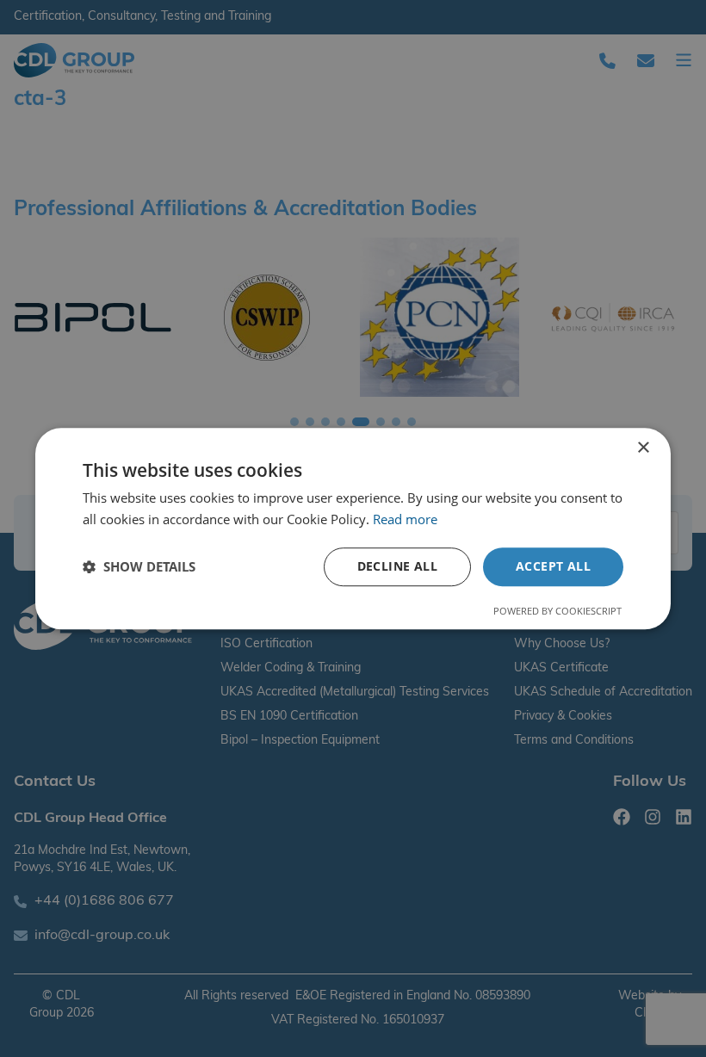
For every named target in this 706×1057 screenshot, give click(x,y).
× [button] (642, 448)
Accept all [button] (553, 566)
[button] (139, 566)
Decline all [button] (397, 566)
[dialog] (353, 528)
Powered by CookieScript (557, 610)
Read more (405, 519)
